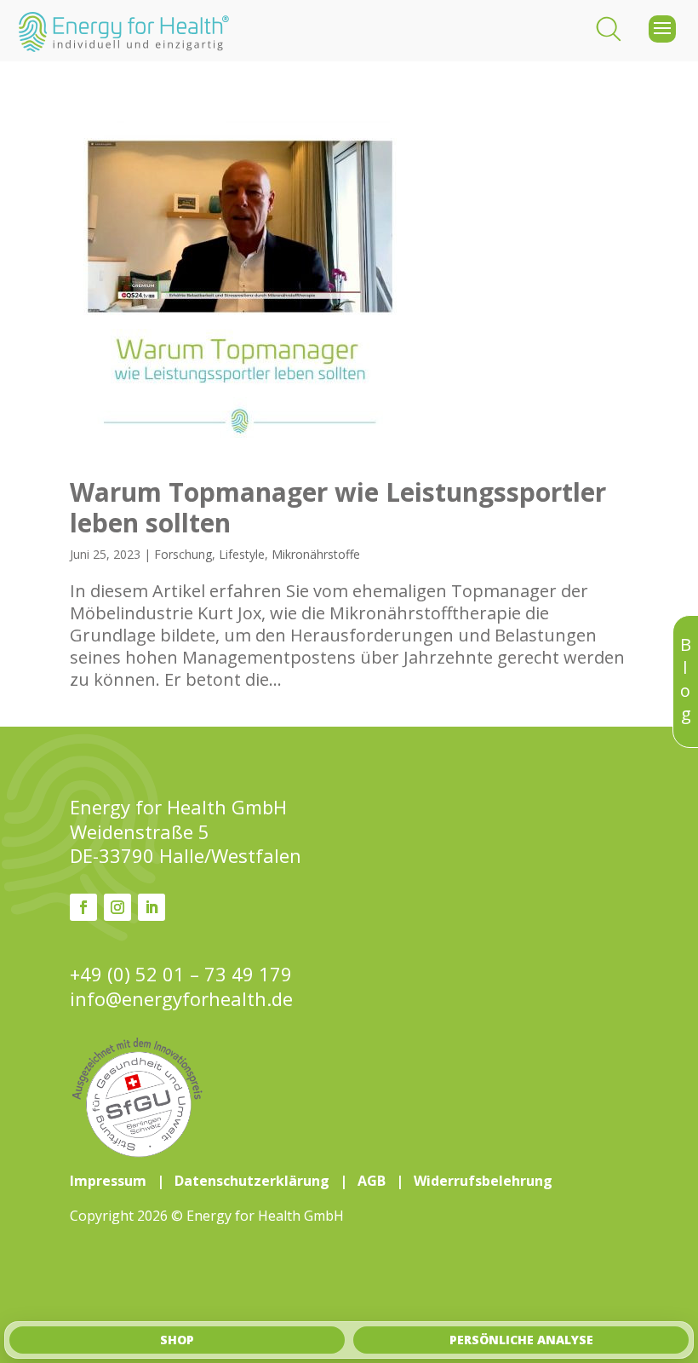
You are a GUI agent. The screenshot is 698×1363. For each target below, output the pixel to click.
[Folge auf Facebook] (83, 907)
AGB (372, 1180)
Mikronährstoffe (316, 554)
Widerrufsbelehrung (483, 1180)
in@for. (181, 998)
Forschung (183, 554)
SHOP (177, 1339)
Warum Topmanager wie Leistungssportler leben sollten (338, 507)
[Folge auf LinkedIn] (151, 907)
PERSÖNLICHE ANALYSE (521, 1339)
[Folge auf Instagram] (117, 907)
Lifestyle (242, 554)
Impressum (108, 1180)
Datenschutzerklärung (251, 1180)
